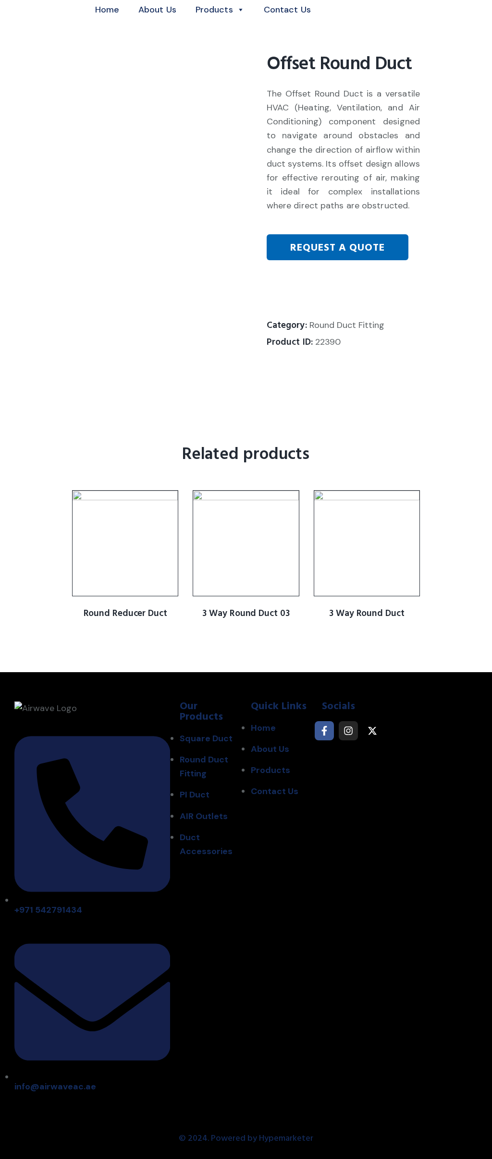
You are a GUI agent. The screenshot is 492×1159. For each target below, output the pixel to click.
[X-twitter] (372, 730)
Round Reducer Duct (125, 614)
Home (107, 9)
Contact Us (287, 9)
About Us (157, 9)
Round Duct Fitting (346, 325)
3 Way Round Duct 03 (245, 614)
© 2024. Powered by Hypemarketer (246, 1138)
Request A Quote (337, 248)
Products (214, 9)
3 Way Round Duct (366, 614)
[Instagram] (348, 730)
